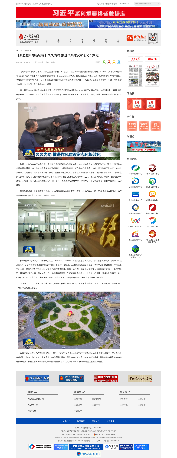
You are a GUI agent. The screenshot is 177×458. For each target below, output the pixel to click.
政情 (58, 39)
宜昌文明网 (33, 404)
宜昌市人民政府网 (36, 398)
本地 (82, 39)
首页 (18, 50)
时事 (70, 39)
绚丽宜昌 (32, 411)
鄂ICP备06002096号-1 (69, 434)
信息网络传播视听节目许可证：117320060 (74, 431)
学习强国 (24, 50)
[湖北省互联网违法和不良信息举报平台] (61, 447)
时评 (106, 39)
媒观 (94, 39)
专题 (118, 39)
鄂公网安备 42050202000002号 (105, 434)
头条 (46, 39)
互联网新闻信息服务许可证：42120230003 (88, 428)
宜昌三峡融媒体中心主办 (29, 42)
